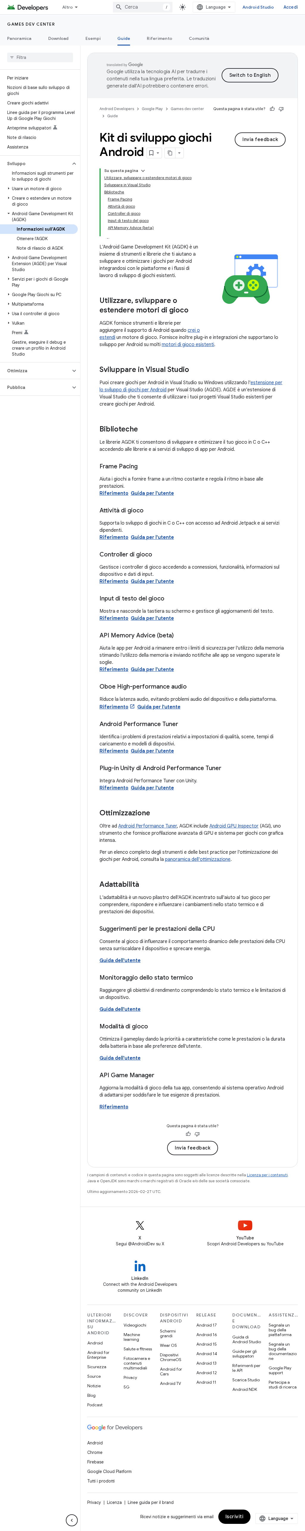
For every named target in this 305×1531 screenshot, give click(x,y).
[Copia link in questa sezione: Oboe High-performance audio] (193, 687)
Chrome (94, 1452)
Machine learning (132, 1337)
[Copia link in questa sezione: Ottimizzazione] (156, 813)
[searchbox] (40, 57)
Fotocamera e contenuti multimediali (137, 1363)
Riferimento (159, 38)
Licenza (114, 1502)
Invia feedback (260, 140)
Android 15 (206, 1344)
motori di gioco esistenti (188, 345)
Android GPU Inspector (234, 826)
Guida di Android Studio (246, 1339)
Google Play (152, 108)
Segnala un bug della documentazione (283, 1351)
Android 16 (206, 1334)
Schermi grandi (168, 1333)
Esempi (93, 38)
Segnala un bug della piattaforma (280, 1329)
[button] (35, 163)
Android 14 (206, 1353)
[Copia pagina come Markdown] (170, 153)
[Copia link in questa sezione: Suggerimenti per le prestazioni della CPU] (221, 929)
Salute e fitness (138, 1349)
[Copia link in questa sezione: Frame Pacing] (144, 466)
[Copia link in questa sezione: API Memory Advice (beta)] (180, 635)
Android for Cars (171, 1371)
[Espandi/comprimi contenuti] (143, 170)
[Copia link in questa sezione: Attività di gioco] (149, 510)
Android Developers (116, 108)
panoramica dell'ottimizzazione (198, 859)
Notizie (94, 1385)
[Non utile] (281, 108)
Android (95, 1343)
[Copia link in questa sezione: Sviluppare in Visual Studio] (195, 370)
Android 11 (206, 1382)
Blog (91, 1395)
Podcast (94, 1405)
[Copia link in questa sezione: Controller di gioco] (158, 555)
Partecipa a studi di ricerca (283, 1385)
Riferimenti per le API (246, 1368)
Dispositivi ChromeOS (170, 1357)
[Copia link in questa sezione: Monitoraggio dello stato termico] (199, 978)
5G (127, 1387)
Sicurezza (96, 1366)
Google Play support (280, 1370)
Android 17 (206, 1325)
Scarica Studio (246, 1380)
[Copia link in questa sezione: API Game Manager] (160, 1075)
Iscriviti (234, 1517)
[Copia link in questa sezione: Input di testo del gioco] (170, 599)
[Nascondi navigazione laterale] (72, 1520)
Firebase (95, 1462)
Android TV (170, 1383)
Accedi (291, 7)
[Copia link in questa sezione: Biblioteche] (144, 429)
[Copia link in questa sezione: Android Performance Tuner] (184, 724)
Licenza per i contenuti (267, 1174)
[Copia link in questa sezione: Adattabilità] (145, 885)
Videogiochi (135, 1325)
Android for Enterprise (98, 1355)
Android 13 (206, 1363)
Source (94, 1376)
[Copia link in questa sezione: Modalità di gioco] (154, 1026)
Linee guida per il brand (151, 1502)
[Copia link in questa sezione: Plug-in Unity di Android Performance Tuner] (227, 768)
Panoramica (19, 38)
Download (58, 38)
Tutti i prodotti (101, 1481)
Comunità (199, 38)
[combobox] (142, 7)
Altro (67, 7)
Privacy (130, 1377)
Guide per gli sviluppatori (244, 1354)
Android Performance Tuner (147, 826)
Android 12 (206, 1372)
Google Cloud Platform (109, 1471)
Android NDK (244, 1389)
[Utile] (272, 108)
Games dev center (31, 24)
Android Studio (258, 7)
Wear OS (168, 1345)
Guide (123, 38)
